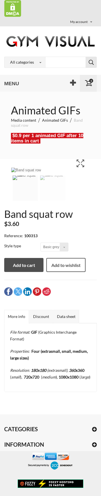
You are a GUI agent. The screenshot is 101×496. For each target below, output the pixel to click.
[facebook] (8, 291)
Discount (41, 316)
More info (16, 316)
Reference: (13, 235)
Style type (13, 245)
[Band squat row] (25, 192)
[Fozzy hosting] (50, 483)
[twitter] (18, 291)
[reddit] (46, 291)
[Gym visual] (50, 41)
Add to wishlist (66, 265)
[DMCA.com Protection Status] (12, 8)
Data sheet (66, 316)
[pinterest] (37, 291)
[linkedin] (27, 291)
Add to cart (24, 265)
